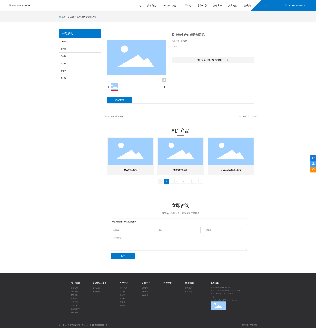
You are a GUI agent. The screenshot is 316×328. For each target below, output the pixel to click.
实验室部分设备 (117, 116)
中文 (260, 5)
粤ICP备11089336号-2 (98, 325)
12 (195, 181)
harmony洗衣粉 (180, 170)
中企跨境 (253, 325)
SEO (239, 325)
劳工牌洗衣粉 (130, 170)
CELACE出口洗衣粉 (231, 170)
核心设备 (71, 17)
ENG (264, 5)
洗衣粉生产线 (244, 116)
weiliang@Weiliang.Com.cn (227, 300)
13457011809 (227, 294)
